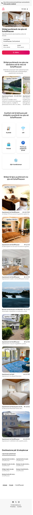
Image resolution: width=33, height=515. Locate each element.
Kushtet (19, 506)
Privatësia (13, 506)
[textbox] (8, 47)
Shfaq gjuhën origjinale (9, 4)
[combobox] (15, 41)
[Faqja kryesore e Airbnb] (3, 9)
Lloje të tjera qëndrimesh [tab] (9, 454)
